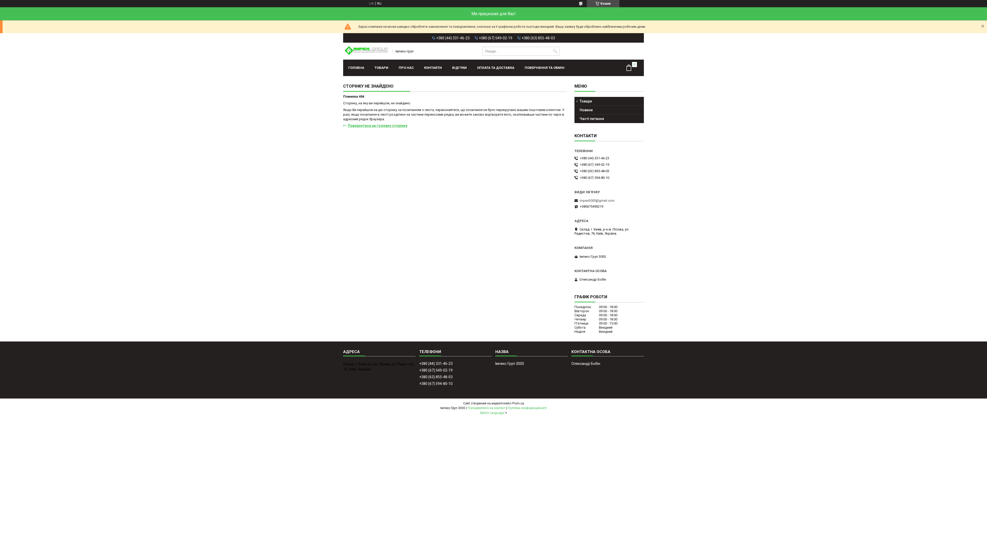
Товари (381, 68)
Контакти (433, 68)
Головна (356, 68)
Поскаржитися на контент (486, 408)
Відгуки (459, 68)
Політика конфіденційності (527, 408)
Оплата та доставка (495, 68)
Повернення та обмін (544, 68)
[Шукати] (555, 51)
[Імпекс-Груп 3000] (366, 51)
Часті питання (592, 119)
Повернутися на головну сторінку (377, 126)
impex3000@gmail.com (597, 200)
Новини (586, 110)
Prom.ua (518, 403)
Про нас (406, 68)
